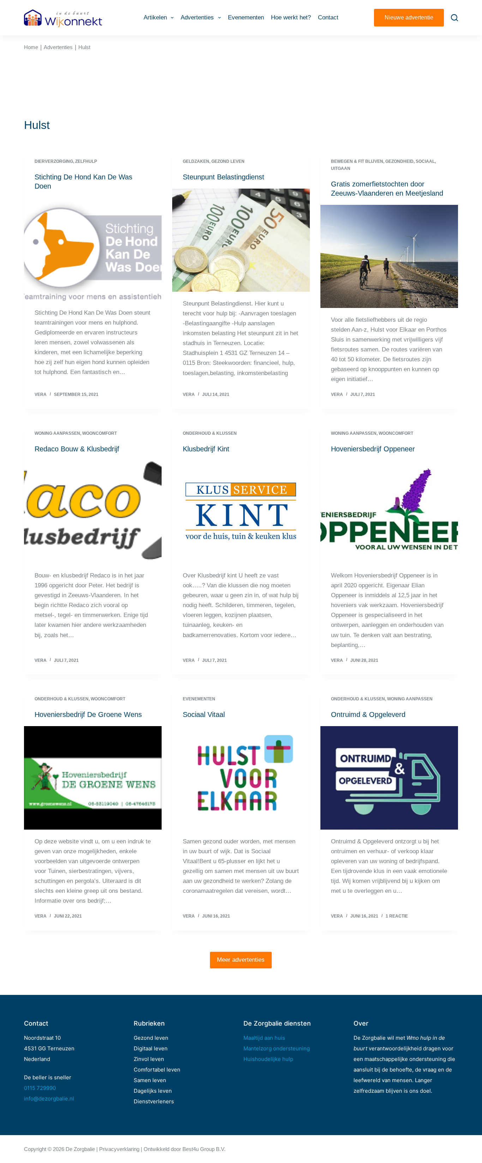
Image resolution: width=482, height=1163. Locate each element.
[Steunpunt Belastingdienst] (241, 240)
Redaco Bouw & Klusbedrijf (77, 449)
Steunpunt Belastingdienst (223, 177)
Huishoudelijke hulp (268, 1059)
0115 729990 (40, 1088)
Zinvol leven (149, 1059)
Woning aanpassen (57, 433)
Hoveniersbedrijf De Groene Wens (88, 714)
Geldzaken (196, 161)
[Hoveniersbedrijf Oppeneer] (389, 512)
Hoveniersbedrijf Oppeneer (373, 449)
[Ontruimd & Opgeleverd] (389, 777)
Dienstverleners (154, 1101)
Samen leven (150, 1080)
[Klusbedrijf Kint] (241, 512)
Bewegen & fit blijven (357, 161)
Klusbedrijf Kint (206, 449)
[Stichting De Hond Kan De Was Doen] (93, 249)
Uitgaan (340, 168)
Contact (328, 17)
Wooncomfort (99, 433)
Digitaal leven (151, 1048)
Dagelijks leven (153, 1090)
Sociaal (425, 161)
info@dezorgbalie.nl (49, 1098)
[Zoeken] (454, 17)
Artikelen (155, 17)
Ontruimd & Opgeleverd (368, 714)
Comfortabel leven (157, 1069)
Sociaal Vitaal (204, 714)
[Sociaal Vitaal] (241, 777)
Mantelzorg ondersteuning (276, 1048)
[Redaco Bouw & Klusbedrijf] (93, 512)
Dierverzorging (54, 161)
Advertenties (197, 17)
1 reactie (397, 916)
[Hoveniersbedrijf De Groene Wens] (93, 777)
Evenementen (246, 17)
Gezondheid (399, 161)
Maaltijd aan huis (264, 1037)
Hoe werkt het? (291, 17)
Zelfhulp (86, 161)
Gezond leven (228, 161)
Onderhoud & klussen (210, 433)
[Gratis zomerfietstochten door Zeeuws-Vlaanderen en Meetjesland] (389, 256)
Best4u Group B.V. (203, 1149)
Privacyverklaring (119, 1149)
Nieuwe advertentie (409, 17)
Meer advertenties (241, 959)
